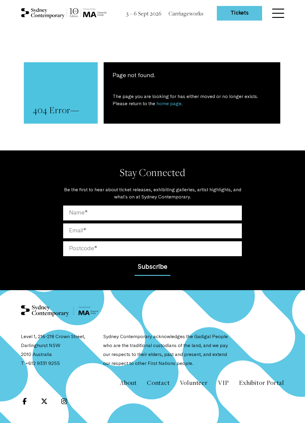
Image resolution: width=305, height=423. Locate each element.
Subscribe (152, 267)
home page (168, 104)
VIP (223, 383)
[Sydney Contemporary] (59, 318)
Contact (158, 383)
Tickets (240, 13)
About (128, 383)
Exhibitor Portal (261, 383)
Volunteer (194, 383)
